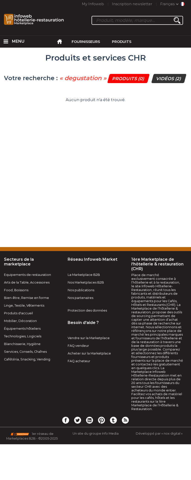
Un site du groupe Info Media (96, 433)
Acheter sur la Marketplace (89, 353)
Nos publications (81, 290)
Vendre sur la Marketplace (89, 338)
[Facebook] (66, 420)
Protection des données (87, 310)
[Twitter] (78, 420)
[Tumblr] (113, 420)
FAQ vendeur (78, 346)
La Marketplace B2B (84, 275)
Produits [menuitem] (121, 41)
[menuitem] (6, 42)
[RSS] (125, 420)
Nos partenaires (80, 298)
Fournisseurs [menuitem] (86, 41)
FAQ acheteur (79, 361)
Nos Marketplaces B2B (86, 282)
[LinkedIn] (90, 420)
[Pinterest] (101, 420)
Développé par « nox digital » (159, 433)
